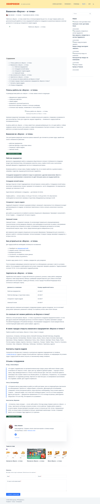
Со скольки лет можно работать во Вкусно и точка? (25, 79)
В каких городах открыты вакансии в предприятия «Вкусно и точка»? (30, 81)
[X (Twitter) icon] (16, 434)
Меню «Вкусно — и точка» (55, 461)
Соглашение (19, 501)
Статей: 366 (17, 437)
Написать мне (31, 430)
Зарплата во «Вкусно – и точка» (20, 77)
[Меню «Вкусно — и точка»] (57, 453)
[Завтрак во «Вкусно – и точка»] (15, 453)
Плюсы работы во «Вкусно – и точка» (21, 63)
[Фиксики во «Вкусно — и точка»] (36, 453)
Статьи (13, 501)
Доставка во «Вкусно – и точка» (31, 15)
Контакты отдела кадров (17, 83)
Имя (8, 476)
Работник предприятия (21, 67)
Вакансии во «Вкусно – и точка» (20, 65)
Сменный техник (19, 73)
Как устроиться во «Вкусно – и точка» (21, 75)
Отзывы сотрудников (16, 85)
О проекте (8, 501)
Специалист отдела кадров (22, 71)
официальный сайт (22, 248)
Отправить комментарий (13, 494)
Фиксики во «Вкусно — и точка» (35, 461)
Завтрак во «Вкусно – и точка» (14, 461)
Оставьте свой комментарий (14, 481)
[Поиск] (93, 4)
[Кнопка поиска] (90, 13)
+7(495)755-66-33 (11, 354)
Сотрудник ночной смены (22, 69)
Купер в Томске (78, 67)
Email (39, 476)
